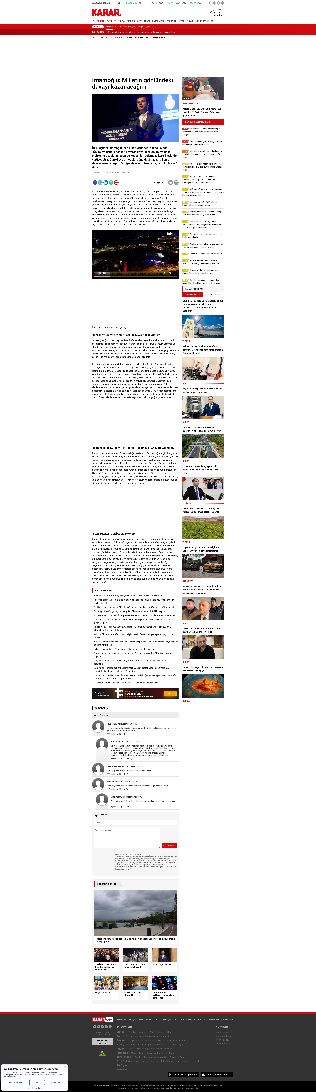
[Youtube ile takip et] (210, 3)
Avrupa (152, 1036)
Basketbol (138, 1044)
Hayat (147, 21)
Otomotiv (149, 1040)
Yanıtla (112, 734)
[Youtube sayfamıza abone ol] (102, 1026)
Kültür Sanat (202, 21)
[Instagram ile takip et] (110, 1026)
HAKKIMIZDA (122, 1019)
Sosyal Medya (153, 1053)
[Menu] (211, 21)
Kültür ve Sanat (172, 1061)
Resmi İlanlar (185, 21)
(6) (120, 789)
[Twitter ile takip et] (222, 3)
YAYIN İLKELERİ (151, 1019)
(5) (124, 759)
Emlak (141, 1040)
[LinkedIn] (105, 182)
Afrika (166, 1036)
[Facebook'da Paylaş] (95, 182)
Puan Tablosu (222, 1039)
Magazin (139, 1048)
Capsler (144, 1061)
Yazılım (164, 1053)
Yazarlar (111, 21)
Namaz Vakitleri (223, 1036)
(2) (120, 734)
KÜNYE (140, 1019)
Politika (109, 26)
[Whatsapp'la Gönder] (111, 182)
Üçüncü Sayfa (129, 26)
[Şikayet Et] (175, 733)
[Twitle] (100, 182)
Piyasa (134, 1040)
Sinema (152, 1057)
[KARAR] (106, 12)
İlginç (166, 1057)
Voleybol (148, 1044)
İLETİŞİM (132, 1019)
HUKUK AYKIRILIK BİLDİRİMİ (221, 1019)
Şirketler (182, 1040)
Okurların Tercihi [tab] (193, 294)
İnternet (142, 1053)
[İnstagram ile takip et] (214, 3)
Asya (159, 1036)
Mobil (133, 1053)
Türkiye (140, 26)
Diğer (181, 1044)
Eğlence (168, 1048)
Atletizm (158, 1044)
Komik (160, 1057)
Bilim (171, 1053)
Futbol (129, 1044)
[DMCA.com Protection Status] (102, 1051)
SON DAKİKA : (98, 32)
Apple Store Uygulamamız (218, 1074)
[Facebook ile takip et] (218, 3)
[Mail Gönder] (116, 182)
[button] (154, 182)
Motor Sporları (170, 1044)
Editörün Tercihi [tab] (213, 294)
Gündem (139, 1057)
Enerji (158, 1040)
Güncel (100, 21)
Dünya (121, 21)
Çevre (148, 26)
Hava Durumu (222, 1032)
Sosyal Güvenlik (169, 1040)
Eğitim (118, 26)
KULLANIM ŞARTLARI (167, 1019)
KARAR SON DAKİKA (102, 1042)
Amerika (143, 1036)
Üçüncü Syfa (143, 1032)
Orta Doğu (133, 1036)
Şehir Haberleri (223, 1043)
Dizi (145, 1057)
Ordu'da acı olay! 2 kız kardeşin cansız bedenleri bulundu (132, 32)
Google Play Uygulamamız (185, 1074)
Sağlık (147, 1048)
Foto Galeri (123, 1061)
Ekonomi (131, 21)
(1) (130, 759)
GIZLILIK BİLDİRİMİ (185, 1019)
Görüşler (172, 21)
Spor (139, 21)
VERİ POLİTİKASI (201, 1019)
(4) (127, 734)
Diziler (130, 1048)
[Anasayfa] (94, 21)
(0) (120, 774)
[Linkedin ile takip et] (106, 1026)
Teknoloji (122, 1052)
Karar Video (158, 21)
